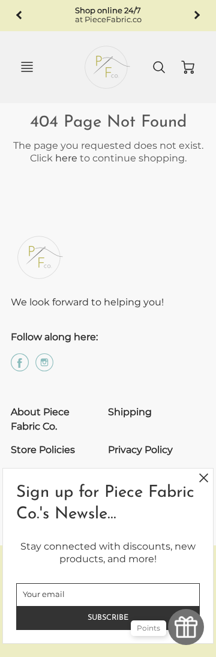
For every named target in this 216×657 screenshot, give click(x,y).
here (66, 158)
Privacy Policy (140, 449)
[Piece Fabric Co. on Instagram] (44, 367)
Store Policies (43, 449)
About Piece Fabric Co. (40, 419)
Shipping (130, 412)
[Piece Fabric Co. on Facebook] (20, 367)
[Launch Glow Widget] (186, 627)
